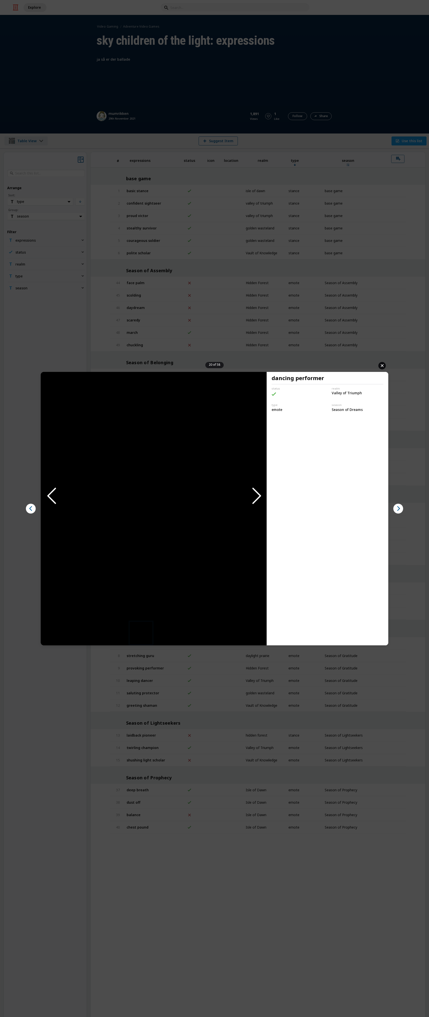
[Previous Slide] (51, 496)
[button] (153, 496)
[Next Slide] (256, 496)
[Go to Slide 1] (141, 633)
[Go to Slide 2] (166, 633)
